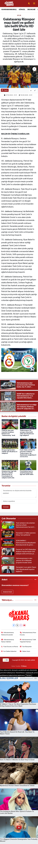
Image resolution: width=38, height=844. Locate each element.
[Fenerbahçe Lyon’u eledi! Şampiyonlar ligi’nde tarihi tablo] (28, 465)
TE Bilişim (24, 666)
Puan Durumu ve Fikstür (11, 646)
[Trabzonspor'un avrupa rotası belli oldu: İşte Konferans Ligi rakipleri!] (28, 424)
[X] (17, 625)
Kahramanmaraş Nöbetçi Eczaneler (7, 633)
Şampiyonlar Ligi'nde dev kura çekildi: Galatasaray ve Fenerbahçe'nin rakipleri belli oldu (9, 474)
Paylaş (6, 90)
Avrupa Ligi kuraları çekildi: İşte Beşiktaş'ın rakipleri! (9, 451)
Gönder (6, 507)
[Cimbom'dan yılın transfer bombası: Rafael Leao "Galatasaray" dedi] (10, 424)
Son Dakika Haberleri (9, 651)
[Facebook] (13, 625)
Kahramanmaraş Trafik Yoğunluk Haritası (28, 641)
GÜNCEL (22, 9)
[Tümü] (35, 579)
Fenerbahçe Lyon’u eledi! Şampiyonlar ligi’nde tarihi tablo (26, 473)
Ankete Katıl (7, 592)
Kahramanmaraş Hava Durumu (28, 633)
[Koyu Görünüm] (29, 3)
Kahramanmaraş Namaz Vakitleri (7, 641)
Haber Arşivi (26, 651)
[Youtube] (24, 625)
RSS (6, 660)
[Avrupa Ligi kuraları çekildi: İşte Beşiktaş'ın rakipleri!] (10, 444)
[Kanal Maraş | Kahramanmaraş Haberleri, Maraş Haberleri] (9, 3)
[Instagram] (20, 625)
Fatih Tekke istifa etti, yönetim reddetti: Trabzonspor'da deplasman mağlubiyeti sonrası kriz (28, 453)
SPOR (19, 15)
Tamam (28, 675)
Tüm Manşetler (27, 646)
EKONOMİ (31, 9)
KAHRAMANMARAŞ (8, 9)
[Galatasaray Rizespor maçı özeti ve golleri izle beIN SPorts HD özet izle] (19, 76)
